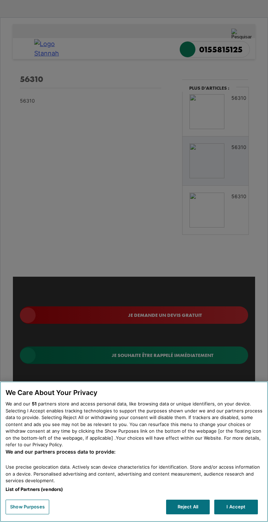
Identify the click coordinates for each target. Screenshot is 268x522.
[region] (134, 451)
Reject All (188, 506)
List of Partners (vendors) (34, 489)
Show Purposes (27, 506)
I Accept (235, 506)
